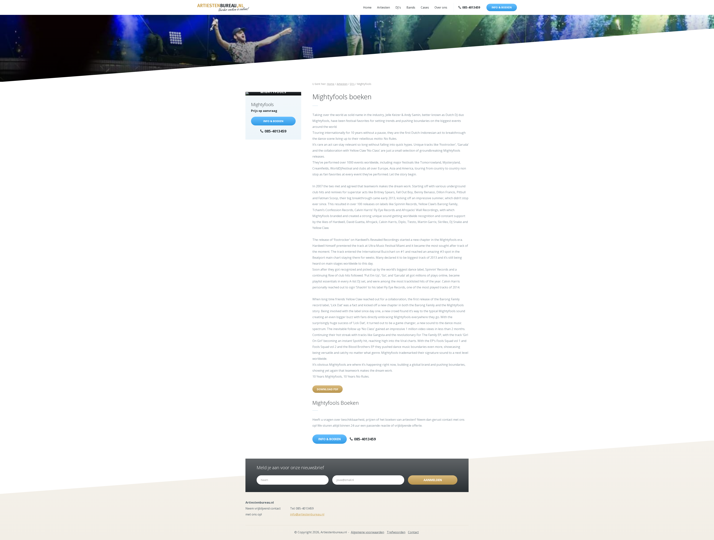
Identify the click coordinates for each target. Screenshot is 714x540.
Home (367, 7)
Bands (410, 7)
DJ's (398, 7)
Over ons (441, 7)
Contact (413, 532)
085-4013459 (470, 7)
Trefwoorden (396, 532)
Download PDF (327, 389)
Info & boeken (502, 7)
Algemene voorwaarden (367, 532)
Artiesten (383, 7)
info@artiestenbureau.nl (307, 514)
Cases (425, 7)
